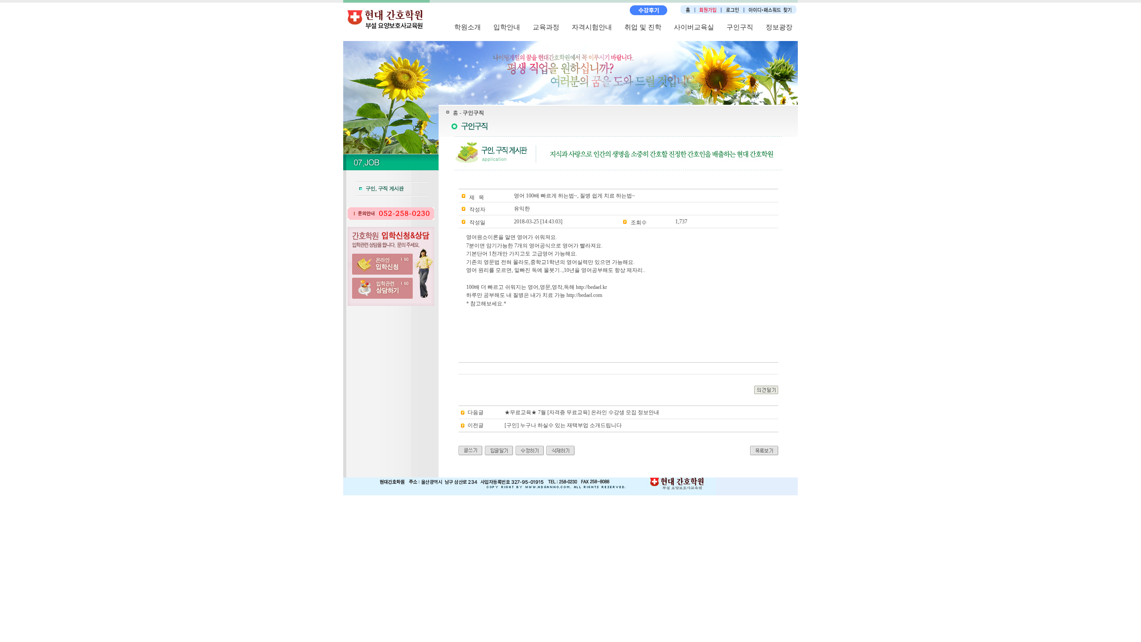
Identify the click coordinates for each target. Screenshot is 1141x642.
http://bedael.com (584, 295)
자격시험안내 (592, 27)
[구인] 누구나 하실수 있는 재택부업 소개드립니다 (563, 425)
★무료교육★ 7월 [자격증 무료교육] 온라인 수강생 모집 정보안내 (582, 412)
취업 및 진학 (642, 27)
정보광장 (779, 27)
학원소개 (467, 27)
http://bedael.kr (591, 287)
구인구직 (739, 27)
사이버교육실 (694, 27)
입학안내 (506, 27)
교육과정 (546, 27)
